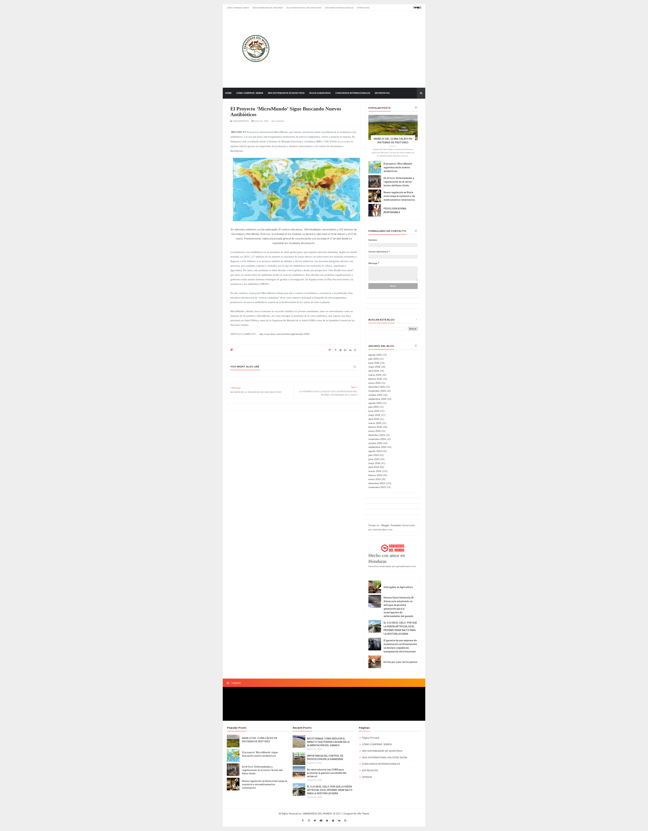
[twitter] (314, 820)
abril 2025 (373, 419)
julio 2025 (373, 407)
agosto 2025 (375, 403)
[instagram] (308, 820)
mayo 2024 (374, 463)
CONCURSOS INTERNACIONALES (339, 8)
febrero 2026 (375, 379)
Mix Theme (363, 814)
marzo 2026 (374, 375)
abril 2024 (373, 467)
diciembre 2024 (376, 435)
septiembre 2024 (377, 447)
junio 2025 (374, 411)
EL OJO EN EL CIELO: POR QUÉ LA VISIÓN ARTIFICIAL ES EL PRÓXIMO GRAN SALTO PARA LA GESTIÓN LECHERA (329, 790)
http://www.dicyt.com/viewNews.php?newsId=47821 (284, 334)
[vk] (339, 820)
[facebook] (302, 820)
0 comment (278, 121)
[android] (327, 820)
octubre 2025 (375, 395)
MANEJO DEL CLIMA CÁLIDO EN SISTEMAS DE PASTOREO (259, 740)
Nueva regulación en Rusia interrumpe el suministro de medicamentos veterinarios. (399, 196)
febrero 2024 (375, 475)
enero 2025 (374, 431)
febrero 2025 (375, 427)
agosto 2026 (375, 354)
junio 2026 (374, 363)
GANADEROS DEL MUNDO (318, 814)
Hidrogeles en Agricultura (398, 587)
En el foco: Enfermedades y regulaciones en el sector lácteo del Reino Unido (399, 182)
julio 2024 (373, 455)
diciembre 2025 (376, 386)
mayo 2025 (374, 415)
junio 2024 (374, 459)
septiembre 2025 (377, 399)
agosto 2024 (375, 451)
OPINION (367, 777)
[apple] (333, 820)
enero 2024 (374, 479)
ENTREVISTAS (363, 8)
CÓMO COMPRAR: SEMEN (238, 8)
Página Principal (370, 737)
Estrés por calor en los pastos (400, 662)
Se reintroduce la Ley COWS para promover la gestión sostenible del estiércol (326, 773)
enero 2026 (374, 383)
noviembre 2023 (377, 487)
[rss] (345, 820)
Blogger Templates (391, 525)
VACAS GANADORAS (320, 93)
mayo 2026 (374, 366)
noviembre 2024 (377, 439)
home (228, 93)
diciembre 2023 (376, 483)
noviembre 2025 (377, 391)
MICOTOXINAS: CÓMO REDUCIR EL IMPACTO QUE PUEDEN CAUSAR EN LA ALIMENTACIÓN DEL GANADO (328, 742)
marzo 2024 (374, 471)
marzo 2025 (374, 423)
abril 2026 (373, 370)
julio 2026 (373, 358)
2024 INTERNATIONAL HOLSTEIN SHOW (303, 8)
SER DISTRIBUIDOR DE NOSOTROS (267, 8)
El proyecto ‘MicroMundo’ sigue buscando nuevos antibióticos (398, 167)
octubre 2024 (375, 443)
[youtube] (320, 820)
